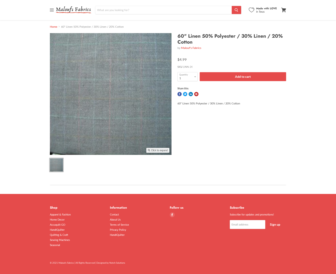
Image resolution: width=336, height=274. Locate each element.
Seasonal (55, 244)
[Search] (236, 10)
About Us (115, 219)
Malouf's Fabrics (191, 47)
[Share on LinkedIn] (191, 94)
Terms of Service (119, 224)
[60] (56, 165)
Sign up (275, 224)
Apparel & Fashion (60, 214)
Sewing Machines (60, 239)
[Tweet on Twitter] (185, 94)
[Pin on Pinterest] (196, 94)
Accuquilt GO (57, 224)
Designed (101, 262)
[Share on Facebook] (179, 94)
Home (53, 26)
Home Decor (57, 219)
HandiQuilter (57, 229)
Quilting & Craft (59, 234)
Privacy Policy (118, 229)
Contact (114, 214)
